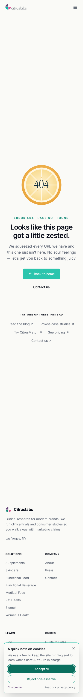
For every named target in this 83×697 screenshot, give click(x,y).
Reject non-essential (41, 679)
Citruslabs (23, 509)
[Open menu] (75, 7)
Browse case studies (54, 324)
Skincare (12, 570)
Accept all (42, 669)
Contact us (41, 287)
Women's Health (18, 615)
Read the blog (19, 324)
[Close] (73, 648)
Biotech (11, 607)
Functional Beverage (21, 585)
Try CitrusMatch (26, 332)
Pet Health (13, 600)
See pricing (56, 332)
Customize (15, 687)
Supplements (15, 563)
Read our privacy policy (59, 687)
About (49, 563)
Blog (9, 642)
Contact (51, 578)
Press (49, 570)
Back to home (44, 274)
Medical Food (15, 592)
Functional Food (17, 578)
